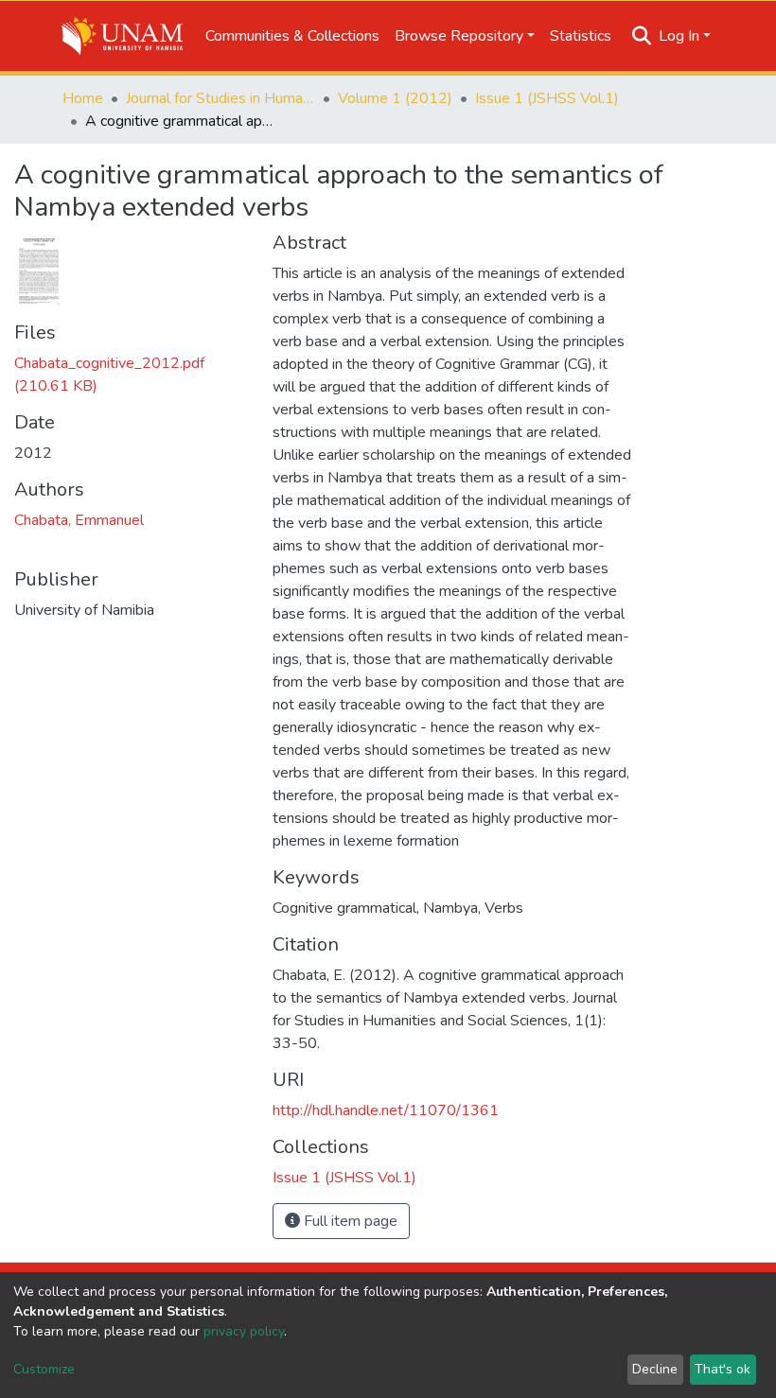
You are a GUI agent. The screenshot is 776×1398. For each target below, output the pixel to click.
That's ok (722, 1369)
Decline (655, 1369)
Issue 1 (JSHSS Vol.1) (547, 98)
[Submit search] (642, 36)
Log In (679, 36)
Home (82, 98)
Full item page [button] (348, 1221)
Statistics (580, 36)
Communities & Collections (292, 36)
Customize (44, 1369)
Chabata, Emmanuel (79, 520)
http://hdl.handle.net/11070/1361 (386, 1110)
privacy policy (243, 1331)
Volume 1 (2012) (395, 98)
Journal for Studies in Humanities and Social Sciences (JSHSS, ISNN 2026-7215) (220, 98)
